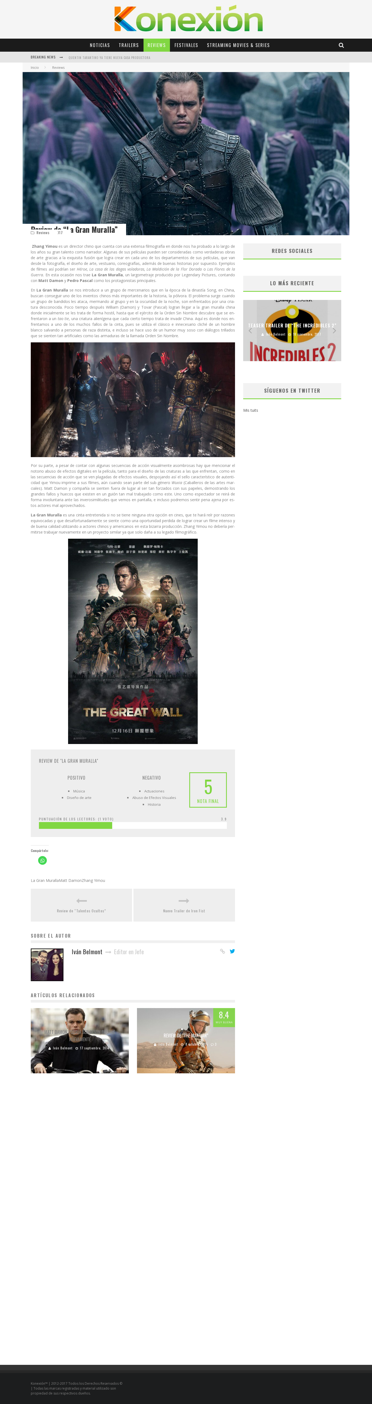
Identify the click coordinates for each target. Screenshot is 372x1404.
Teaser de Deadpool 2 (85, 61)
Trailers (129, 45)
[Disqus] (133, 1155)
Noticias (100, 45)
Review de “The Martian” (186, 1035)
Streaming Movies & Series (238, 45)
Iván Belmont (62, 1048)
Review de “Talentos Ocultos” (81, 910)
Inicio (35, 67)
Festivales (186, 45)
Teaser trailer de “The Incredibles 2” (292, 325)
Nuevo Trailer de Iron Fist (184, 910)
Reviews (157, 45)
